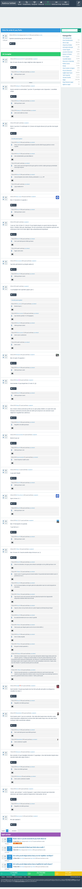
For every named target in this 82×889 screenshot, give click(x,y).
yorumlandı (32, 71)
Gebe (25, 876)
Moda (64, 66)
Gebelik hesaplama (18, 876)
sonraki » (14, 830)
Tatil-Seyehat (66, 75)
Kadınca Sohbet (9, 3)
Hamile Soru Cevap (56, 4)
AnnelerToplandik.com (75, 876)
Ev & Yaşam (66, 56)
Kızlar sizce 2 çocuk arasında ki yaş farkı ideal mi (29, 838)
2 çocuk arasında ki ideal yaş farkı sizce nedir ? (29, 847)
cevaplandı (35, 58)
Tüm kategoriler (67, 38)
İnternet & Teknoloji (68, 61)
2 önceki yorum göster (16, 138)
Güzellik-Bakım (67, 59)
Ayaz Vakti (33, 858)
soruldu (40, 35)
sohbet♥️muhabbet (17, 843)
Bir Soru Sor (48, 4)
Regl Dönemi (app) (68, 82)
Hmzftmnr (30, 849)
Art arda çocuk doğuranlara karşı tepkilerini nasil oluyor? (32, 864)
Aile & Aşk (17, 35)
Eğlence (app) (66, 84)
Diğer (20, 841)
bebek (29, 876)
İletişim (3, 876)
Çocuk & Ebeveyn (67, 52)
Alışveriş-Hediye (67, 45)
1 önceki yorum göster (16, 300)
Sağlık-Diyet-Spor (67, 73)
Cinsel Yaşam (66, 49)
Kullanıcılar (41, 4)
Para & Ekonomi (67, 70)
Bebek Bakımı (65, 4)
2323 (29, 841)
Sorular (19, 4)
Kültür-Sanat (66, 63)
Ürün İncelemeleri (68, 40)
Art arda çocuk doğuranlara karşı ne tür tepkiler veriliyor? (33, 855)
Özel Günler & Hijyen (69, 68)
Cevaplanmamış (27, 4)
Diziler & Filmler (67, 54)
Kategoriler (34, 4)
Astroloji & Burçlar (68, 47)
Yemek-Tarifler (67, 77)
